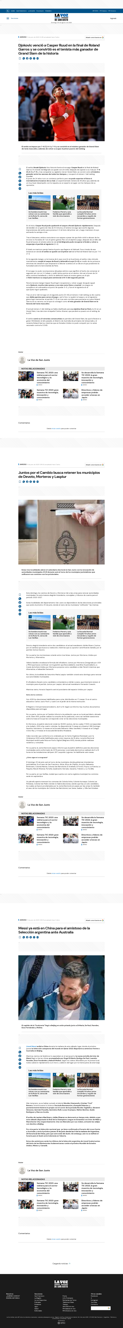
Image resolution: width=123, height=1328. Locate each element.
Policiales (40, 11)
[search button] (7, 11)
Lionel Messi (31, 1046)
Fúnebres (48, 11)
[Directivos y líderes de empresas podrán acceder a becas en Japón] (70, 393)
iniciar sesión (56, 429)
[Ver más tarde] (19, 58)
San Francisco (21, 11)
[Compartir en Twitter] (31, 58)
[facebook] (27, 58)
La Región (31, 11)
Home (13, 11)
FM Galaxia (103, 11)
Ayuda (69, 1318)
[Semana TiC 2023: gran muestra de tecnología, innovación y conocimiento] (26, 393)
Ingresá (113, 18)
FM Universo (112, 11)
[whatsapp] (24, 58)
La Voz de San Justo (39, 359)
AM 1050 (95, 11)
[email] (34, 58)
